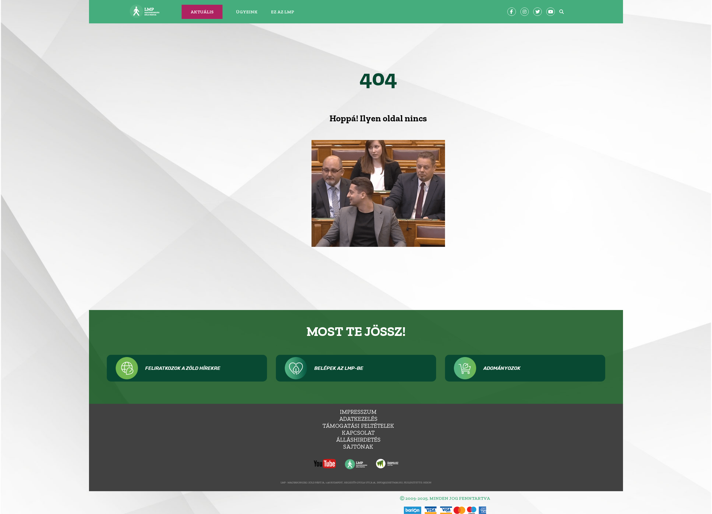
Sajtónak (358, 446)
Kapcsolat (358, 432)
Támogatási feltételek (358, 425)
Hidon (427, 482)
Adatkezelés (358, 418)
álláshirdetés (358, 439)
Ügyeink (247, 11)
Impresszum (358, 411)
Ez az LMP (282, 11)
